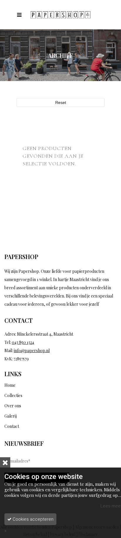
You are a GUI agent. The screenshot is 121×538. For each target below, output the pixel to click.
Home (10, 385)
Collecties (13, 395)
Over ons (12, 405)
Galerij (10, 416)
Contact (11, 426)
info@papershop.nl (32, 350)
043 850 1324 (23, 342)
